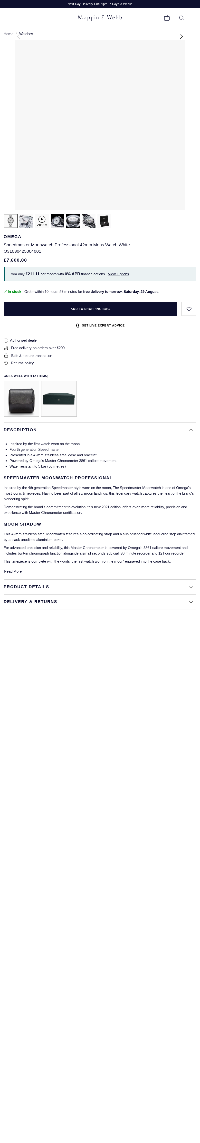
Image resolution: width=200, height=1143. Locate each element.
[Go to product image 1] (11, 221)
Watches (26, 34)
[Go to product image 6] (104, 221)
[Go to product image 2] (26, 221)
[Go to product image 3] (57, 221)
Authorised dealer (24, 340)
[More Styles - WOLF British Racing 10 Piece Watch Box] (59, 399)
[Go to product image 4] (73, 221)
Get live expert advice (103, 325)
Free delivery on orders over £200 (38, 348)
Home (8, 34)
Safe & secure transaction (31, 356)
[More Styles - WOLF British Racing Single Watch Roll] (21, 399)
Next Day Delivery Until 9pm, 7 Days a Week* (99, 4)
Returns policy (22, 363)
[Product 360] (42, 221)
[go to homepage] (100, 18)
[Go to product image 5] (88, 221)
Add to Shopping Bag (90, 309)
